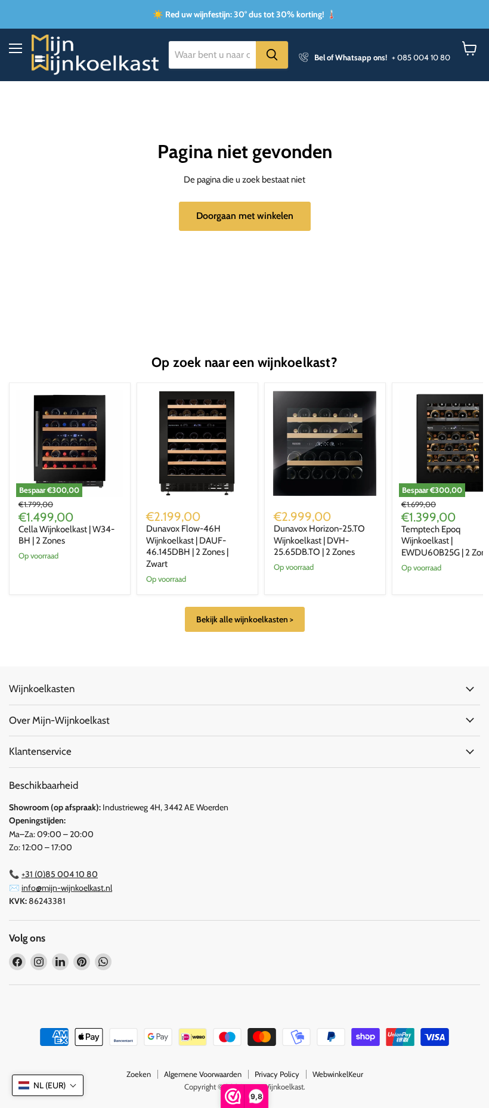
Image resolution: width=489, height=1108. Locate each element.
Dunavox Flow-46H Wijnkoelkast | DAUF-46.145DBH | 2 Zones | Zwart (187, 546)
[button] (48, 1085)
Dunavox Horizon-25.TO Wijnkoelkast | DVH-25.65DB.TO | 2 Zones (319, 540)
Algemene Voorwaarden (203, 1074)
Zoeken (138, 1074)
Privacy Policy (277, 1074)
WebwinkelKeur (337, 1074)
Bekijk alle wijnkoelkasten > (244, 619)
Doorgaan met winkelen (244, 215)
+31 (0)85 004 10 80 (59, 874)
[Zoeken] (272, 55)
